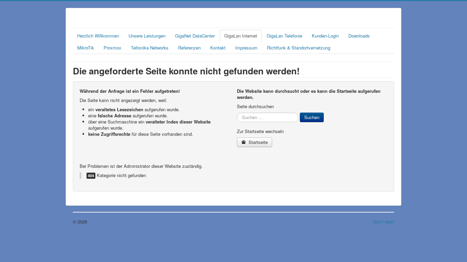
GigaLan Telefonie (284, 35)
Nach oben (383, 221)
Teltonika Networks (150, 47)
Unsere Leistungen (147, 35)
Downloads (359, 35)
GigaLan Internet (240, 35)
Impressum (246, 47)
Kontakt (218, 47)
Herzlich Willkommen (98, 35)
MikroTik (85, 47)
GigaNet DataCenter (195, 35)
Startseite (257, 142)
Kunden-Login (325, 35)
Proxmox (112, 47)
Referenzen (189, 47)
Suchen (311, 117)
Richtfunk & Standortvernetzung (298, 47)
